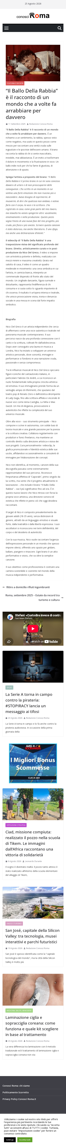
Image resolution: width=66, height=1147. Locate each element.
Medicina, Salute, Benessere (19, 1010)
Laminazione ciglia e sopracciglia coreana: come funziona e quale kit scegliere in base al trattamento (31, 1026)
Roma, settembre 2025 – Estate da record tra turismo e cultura (32, 598)
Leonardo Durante (33, 861)
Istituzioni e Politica (16, 825)
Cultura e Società (15, 83)
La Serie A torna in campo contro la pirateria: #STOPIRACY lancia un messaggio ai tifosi (28, 703)
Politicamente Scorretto (16, 1092)
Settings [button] (10, 1139)
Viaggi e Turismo (14, 923)
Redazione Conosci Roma (41, 124)
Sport (9, 687)
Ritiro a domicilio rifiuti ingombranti (28, 587)
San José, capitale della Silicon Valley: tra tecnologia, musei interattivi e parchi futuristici (32, 936)
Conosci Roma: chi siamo (16, 1085)
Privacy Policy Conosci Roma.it (19, 1099)
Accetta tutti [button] (24, 1139)
